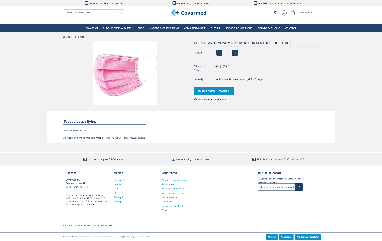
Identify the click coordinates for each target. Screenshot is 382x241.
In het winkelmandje (214, 91)
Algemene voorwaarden (174, 180)
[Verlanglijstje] (275, 12)
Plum (116, 193)
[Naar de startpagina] (189, 12)
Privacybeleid (169, 184)
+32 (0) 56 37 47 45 (91, 201)
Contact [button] (71, 172)
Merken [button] (118, 172)
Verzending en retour (173, 193)
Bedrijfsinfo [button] (169, 172)
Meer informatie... (144, 237)
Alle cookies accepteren (308, 236)
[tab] (104, 121)
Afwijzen (272, 236)
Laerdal (117, 184)
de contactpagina (74, 204)
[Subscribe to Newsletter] (299, 187)
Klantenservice (170, 197)
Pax (116, 188)
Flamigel (118, 201)
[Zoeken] (120, 13)
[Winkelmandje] (291, 12)
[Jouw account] (283, 13)
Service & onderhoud (173, 188)
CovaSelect (168, 201)
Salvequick (119, 197)
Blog (164, 210)
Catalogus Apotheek (172, 206)
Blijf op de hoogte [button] (270, 172)
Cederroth (119, 180)
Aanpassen (286, 236)
